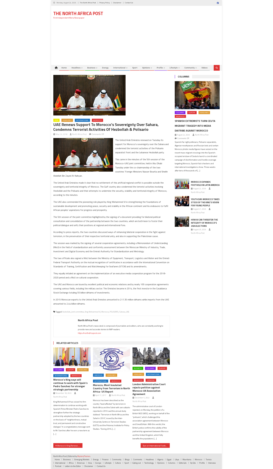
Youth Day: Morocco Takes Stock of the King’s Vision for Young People (205, 202)
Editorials (183, 462)
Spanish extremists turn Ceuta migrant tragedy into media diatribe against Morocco (195, 125)
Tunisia (208, 459)
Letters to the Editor (73, 466)
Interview (212, 462)
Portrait (58, 466)
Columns (59, 369)
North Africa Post (79, 134)
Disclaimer (117, 2)
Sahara (122, 311)
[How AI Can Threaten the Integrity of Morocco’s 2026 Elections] (182, 222)
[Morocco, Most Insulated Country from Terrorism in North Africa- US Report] (111, 359)
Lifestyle (174, 67)
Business (91, 67)
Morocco (97, 120)
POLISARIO (114, 311)
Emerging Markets (81, 459)
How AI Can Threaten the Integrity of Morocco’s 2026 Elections (204, 223)
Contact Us (129, 2)
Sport (134, 67)
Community (189, 67)
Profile (160, 67)
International (119, 67)
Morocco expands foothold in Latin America (205, 183)
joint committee (77, 311)
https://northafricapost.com (89, 333)
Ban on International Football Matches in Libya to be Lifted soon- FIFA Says (156, 445)
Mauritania (187, 459)
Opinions (146, 67)
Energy (105, 67)
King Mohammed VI (93, 311)
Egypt (169, 459)
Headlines (76, 67)
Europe (70, 369)
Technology (149, 462)
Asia (56, 120)
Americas (98, 375)
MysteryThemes (83, 456)
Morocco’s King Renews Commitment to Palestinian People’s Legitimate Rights (69, 445)
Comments (137, 459)
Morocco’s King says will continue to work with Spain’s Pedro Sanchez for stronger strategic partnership (70, 384)
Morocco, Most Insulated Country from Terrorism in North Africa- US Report (111, 388)
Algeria (160, 459)
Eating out (137, 462)
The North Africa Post (88, 2)
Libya (177, 459)
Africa (71, 462)
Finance (105, 459)
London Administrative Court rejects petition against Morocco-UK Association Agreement (149, 389)
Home (64, 67)
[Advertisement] (136, 44)
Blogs (127, 459)
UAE (127, 311)
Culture (118, 462)
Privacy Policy (104, 2)
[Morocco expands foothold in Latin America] (182, 184)
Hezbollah (66, 311)
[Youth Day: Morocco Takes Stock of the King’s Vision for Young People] (182, 201)
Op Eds (193, 462)
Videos (204, 67)
